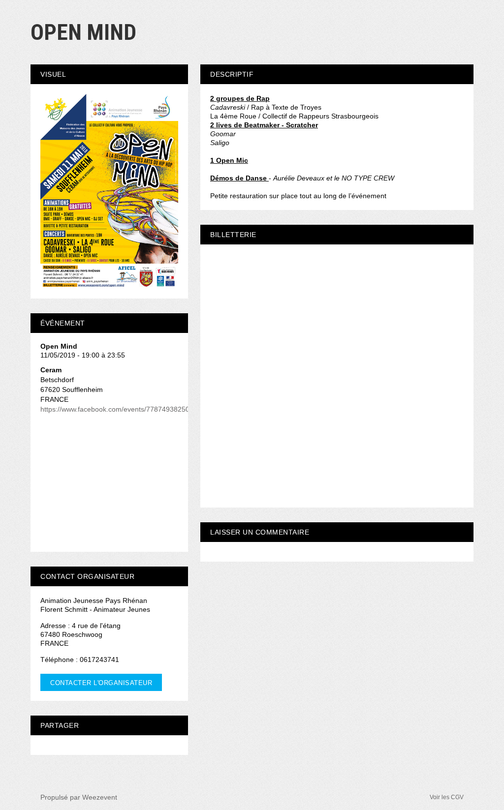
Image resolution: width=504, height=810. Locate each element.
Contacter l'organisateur (101, 683)
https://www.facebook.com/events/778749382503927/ (123, 409)
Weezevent (99, 797)
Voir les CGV (447, 797)
